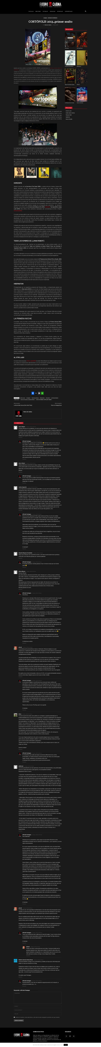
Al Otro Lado (22, 397)
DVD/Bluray (52, 11)
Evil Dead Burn (80, 48)
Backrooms (79, 66)
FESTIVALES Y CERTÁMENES (52, 17)
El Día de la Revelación (69, 66)
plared (20, 647)
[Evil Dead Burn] (82, 39)
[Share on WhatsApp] (42, 393)
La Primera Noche (54, 397)
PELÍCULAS (31, 11)
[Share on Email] (39, 393)
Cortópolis (45, 17)
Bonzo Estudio (69, 119)
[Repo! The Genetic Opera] (70, 76)
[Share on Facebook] (33, 393)
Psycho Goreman (80, 102)
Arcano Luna (68, 110)
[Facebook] (66, 1036)
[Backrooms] (82, 57)
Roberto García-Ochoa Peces (26, 959)
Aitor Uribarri (22, 426)
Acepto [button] (66, 1044)
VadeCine (68, 117)
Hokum (78, 84)
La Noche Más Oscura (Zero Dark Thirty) (23, 405)
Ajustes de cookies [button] (60, 1044)
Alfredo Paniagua (26, 441)
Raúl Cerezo (16, 399)
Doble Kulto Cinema (70, 113)
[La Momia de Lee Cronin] (70, 94)
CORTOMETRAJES (68, 11)
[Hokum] (82, 76)
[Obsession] (70, 39)
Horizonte (48, 397)
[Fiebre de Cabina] (50, 4)
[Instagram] (70, 1036)
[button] (85, 11)
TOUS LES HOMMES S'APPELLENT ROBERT (44, 399)
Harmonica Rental (35, 397)
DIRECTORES (38, 11)
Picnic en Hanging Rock (56, 405)
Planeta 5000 (69, 115)
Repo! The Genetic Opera (69, 84)
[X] (73, 1036)
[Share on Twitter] (36, 393)
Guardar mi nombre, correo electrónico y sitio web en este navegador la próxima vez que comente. (37, 1017)
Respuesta (20, 437)
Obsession (67, 48)
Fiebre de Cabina (48, 24)
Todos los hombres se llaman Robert (27, 399)
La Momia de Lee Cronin (69, 102)
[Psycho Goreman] (82, 94)
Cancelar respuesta (34, 990)
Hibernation (42, 397)
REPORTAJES (60, 11)
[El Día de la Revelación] (70, 57)
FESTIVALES (45, 11)
